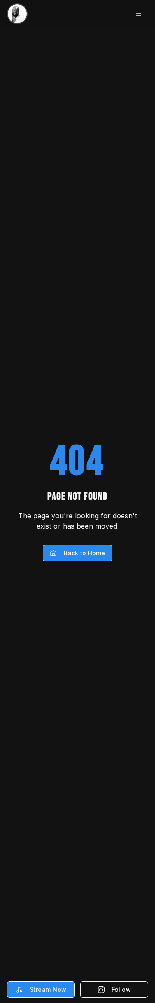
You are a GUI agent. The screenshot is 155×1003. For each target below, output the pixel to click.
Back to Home (84, 553)
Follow (121, 989)
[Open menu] (138, 13)
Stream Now (48, 989)
